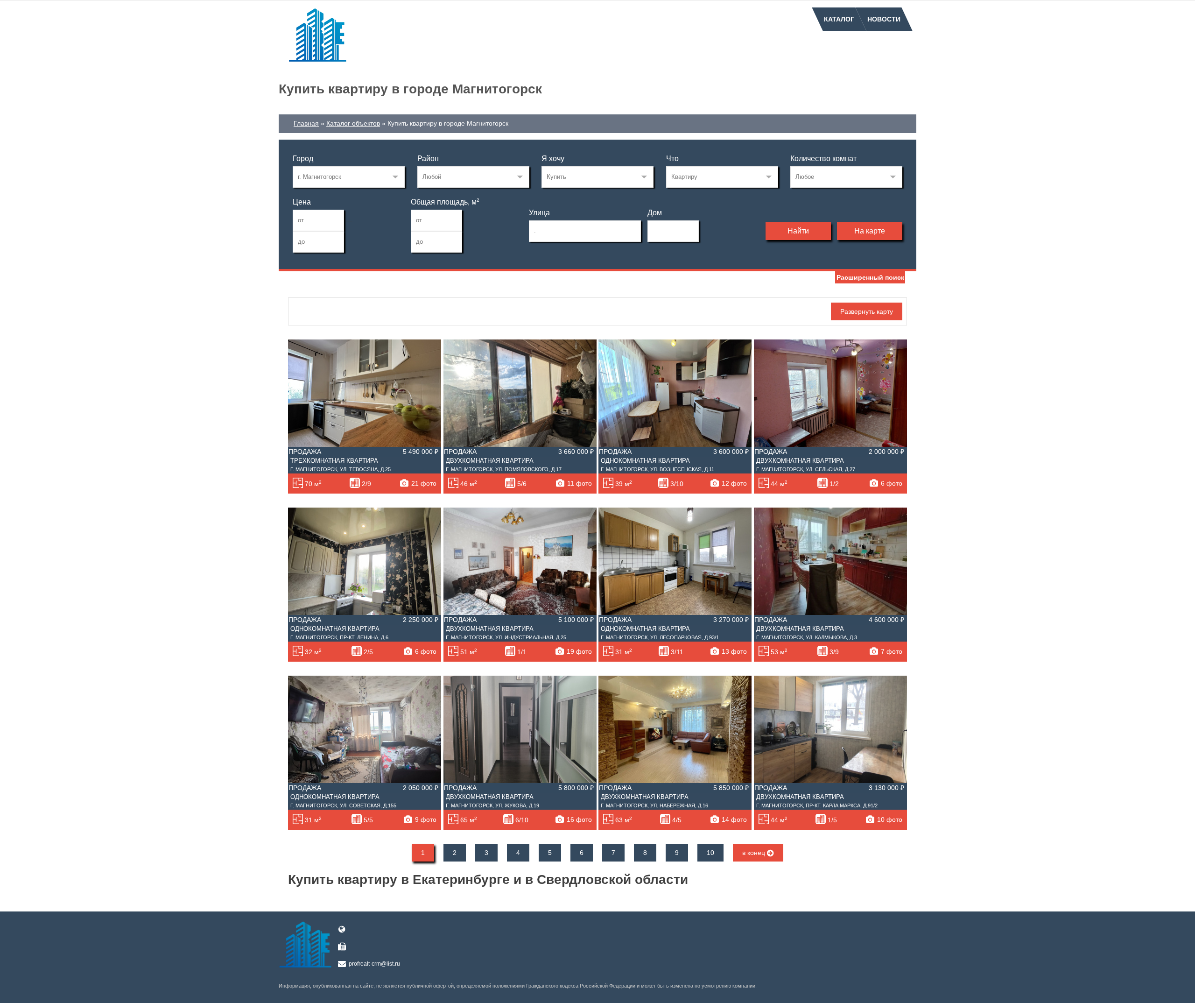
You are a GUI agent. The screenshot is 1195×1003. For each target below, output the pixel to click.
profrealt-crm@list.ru (374, 964)
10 (710, 852)
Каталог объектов (353, 123)
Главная (306, 123)
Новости (883, 19)
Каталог (839, 19)
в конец (754, 852)
